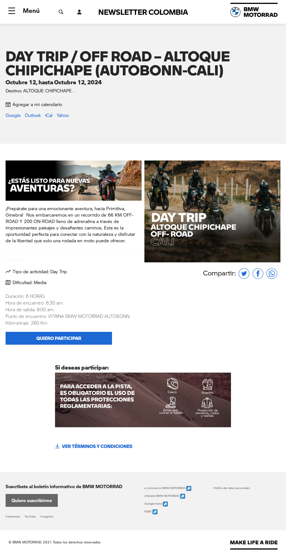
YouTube (30, 516)
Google (13, 115)
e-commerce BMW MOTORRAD (165, 488)
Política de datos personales (232, 488)
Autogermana (153, 503)
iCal (49, 115)
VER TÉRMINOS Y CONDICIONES (97, 446)
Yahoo (63, 115)
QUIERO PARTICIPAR (58, 338)
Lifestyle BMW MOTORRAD (162, 496)
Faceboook (13, 516)
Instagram (46, 516)
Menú (31, 10)
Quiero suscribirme (31, 500)
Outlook (33, 115)
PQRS (148, 511)
